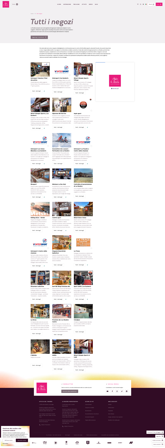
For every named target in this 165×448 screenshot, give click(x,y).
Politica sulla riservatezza (91, 435)
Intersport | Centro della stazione (39, 252)
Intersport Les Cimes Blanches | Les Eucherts (38, 150)
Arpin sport (77, 113)
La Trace (77, 251)
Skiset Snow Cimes (80, 217)
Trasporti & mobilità (89, 407)
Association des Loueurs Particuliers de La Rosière (60, 150)
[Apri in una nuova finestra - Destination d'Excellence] (56, 443)
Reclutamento (88, 410)
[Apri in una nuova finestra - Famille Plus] (77, 443)
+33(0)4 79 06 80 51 (45, 424)
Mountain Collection (37, 286)
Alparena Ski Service (59, 113)
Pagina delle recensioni (90, 420)
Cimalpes (77, 320)
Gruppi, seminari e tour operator (115, 417)
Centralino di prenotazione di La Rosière (83, 185)
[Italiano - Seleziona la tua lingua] (146, 4)
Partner (109, 404)
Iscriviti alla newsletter (70, 391)
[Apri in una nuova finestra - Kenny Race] (120, 443)
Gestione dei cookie (78, 435)
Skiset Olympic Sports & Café (82, 356)
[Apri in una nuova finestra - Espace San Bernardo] (34, 443)
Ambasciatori (111, 407)
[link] (42, 388)
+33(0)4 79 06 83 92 (68, 426)
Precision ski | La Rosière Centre (60, 321)
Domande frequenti (89, 417)
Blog (96, 4)
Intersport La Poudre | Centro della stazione (81, 150)
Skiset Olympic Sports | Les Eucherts (40, 114)
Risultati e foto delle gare (114, 420)
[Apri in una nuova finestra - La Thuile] (45, 443)
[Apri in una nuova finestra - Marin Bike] (109, 443)
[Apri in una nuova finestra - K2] (131, 443)
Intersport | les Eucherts (60, 78)
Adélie (54, 355)
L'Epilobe (34, 355)
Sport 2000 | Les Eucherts (82, 286)
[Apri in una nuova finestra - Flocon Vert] (88, 443)
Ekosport (34, 184)
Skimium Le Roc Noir (59, 184)
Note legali (67, 435)
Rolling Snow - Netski (38, 217)
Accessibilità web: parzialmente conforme (110, 435)
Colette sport (56, 217)
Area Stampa (111, 413)
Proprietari (110, 410)
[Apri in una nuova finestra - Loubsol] (99, 443)
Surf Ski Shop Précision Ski (61, 286)
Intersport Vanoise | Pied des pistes (39, 79)
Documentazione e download (92, 413)
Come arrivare (88, 404)
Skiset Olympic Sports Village (81, 79)
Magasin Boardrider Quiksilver (59, 252)
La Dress (33, 320)
